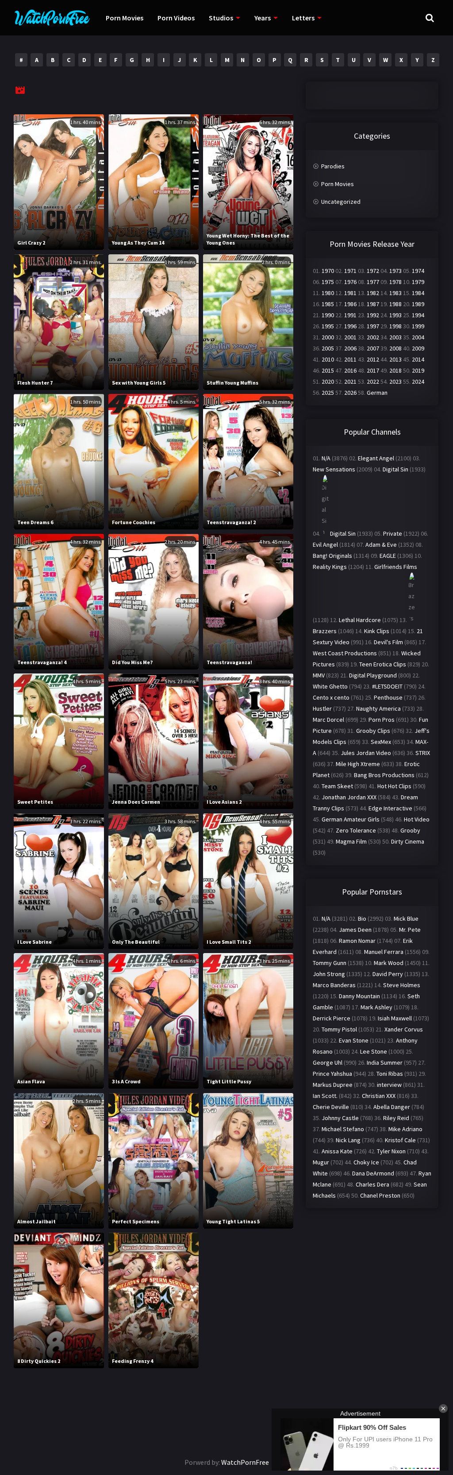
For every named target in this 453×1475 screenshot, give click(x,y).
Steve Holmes (401, 985)
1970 (328, 271)
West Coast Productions (345, 653)
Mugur (321, 1162)
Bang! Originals (332, 556)
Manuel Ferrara (383, 952)
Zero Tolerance (356, 830)
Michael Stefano (343, 1129)
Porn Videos (176, 17)
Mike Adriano (405, 1129)
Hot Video (417, 819)
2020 (328, 381)
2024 (418, 381)
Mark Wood (388, 963)
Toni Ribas (389, 1074)
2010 (328, 359)
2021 (350, 381)
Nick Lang (348, 1140)
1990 (328, 315)
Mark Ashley (376, 1007)
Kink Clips (376, 631)
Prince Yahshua (332, 1074)
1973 (395, 271)
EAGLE (388, 556)
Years (262, 17)
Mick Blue (406, 918)
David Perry (387, 974)
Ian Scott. (325, 1096)
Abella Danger (391, 1107)
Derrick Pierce (331, 1018)
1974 (418, 271)
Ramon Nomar (357, 941)
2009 (418, 348)
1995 (328, 326)
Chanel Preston (380, 1195)
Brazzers (325, 631)
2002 (373, 337)
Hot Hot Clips (394, 786)
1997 (373, 326)
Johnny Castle (340, 1118)
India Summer (385, 1062)
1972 (373, 271)
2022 (373, 381)
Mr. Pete (410, 930)
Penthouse (388, 697)
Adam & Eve (381, 545)
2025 (328, 393)
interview (389, 1085)
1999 (418, 326)
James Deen (355, 930)
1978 (395, 282)
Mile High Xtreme (358, 764)
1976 (350, 282)
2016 (350, 370)
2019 (418, 370)
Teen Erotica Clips (382, 664)
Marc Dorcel (328, 720)
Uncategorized (341, 202)
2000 (328, 337)
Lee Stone (373, 1051)
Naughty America (378, 708)
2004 (418, 337)
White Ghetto (330, 686)
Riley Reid (396, 1118)
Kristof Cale (400, 1140)
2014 (418, 359)
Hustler (322, 708)
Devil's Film (388, 642)
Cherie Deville (331, 1107)
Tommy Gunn (329, 963)
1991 (350, 315)
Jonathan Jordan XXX (349, 797)
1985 (328, 304)
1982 (373, 293)
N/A (326, 458)
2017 (373, 370)
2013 (395, 359)
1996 (350, 326)
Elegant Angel (376, 458)
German (377, 393)
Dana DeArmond (373, 1173)
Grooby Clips (373, 731)
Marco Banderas (334, 985)
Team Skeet (337, 786)
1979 (418, 282)
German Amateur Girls (351, 819)
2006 (350, 348)
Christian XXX (378, 1096)
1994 (418, 315)
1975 (328, 282)
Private (392, 533)
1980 (328, 293)
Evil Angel (325, 545)
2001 (350, 337)
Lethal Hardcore (360, 620)
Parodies (333, 166)
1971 (350, 271)
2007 (373, 348)
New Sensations (334, 469)
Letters (303, 17)
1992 (373, 315)
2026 (350, 393)
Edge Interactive (390, 808)
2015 (328, 370)
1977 (373, 282)
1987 (373, 304)
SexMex (381, 742)
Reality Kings (330, 567)
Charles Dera (372, 1184)
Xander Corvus (403, 1029)
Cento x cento (331, 697)
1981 (350, 293)
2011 (350, 359)
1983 (395, 293)
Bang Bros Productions (384, 775)
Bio (362, 918)
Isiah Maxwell (395, 1018)
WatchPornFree (245, 1462)
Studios (221, 17)
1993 (395, 315)
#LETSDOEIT (387, 686)
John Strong (329, 974)
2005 (328, 348)
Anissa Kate (337, 1151)
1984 (418, 293)
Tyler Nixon (391, 1151)
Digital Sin (395, 469)
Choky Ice (366, 1162)
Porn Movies (124, 17)
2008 (395, 348)
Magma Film (351, 841)
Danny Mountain (359, 996)
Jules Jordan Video (366, 753)
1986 (350, 304)
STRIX (422, 753)
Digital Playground (373, 675)
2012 (373, 359)
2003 (395, 337)
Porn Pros (382, 720)
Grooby (410, 830)
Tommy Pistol (339, 1029)
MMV (319, 675)
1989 (418, 304)
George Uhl (327, 1062)
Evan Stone (354, 1040)
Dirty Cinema (407, 841)
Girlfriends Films (395, 567)
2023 (395, 381)
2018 (395, 370)
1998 (395, 326)
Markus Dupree (333, 1085)
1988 (395, 304)
